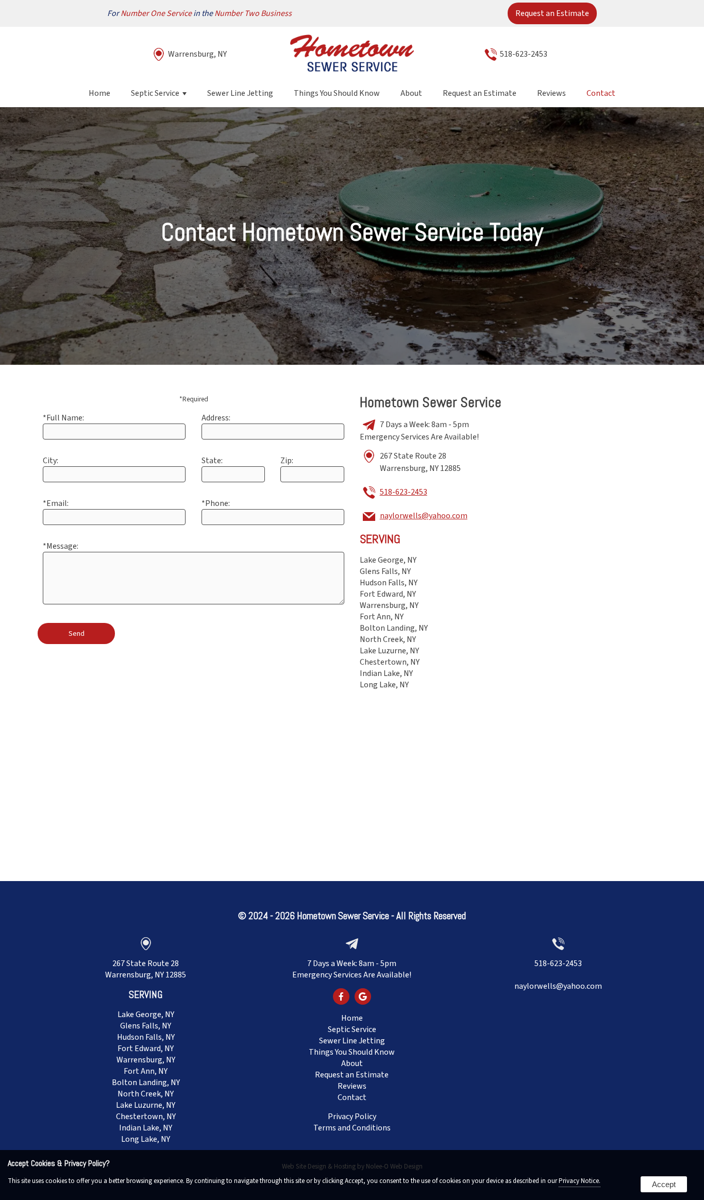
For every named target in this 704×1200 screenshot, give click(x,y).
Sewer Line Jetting (240, 93)
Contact (600, 93)
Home (99, 93)
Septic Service (155, 93)
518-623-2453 (523, 54)
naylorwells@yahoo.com (423, 515)
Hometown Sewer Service (343, 915)
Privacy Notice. (579, 1181)
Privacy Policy (352, 1116)
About (411, 93)
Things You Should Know (337, 93)
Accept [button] (664, 1184)
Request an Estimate (552, 13)
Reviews (551, 93)
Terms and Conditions (352, 1128)
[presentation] (341, 997)
